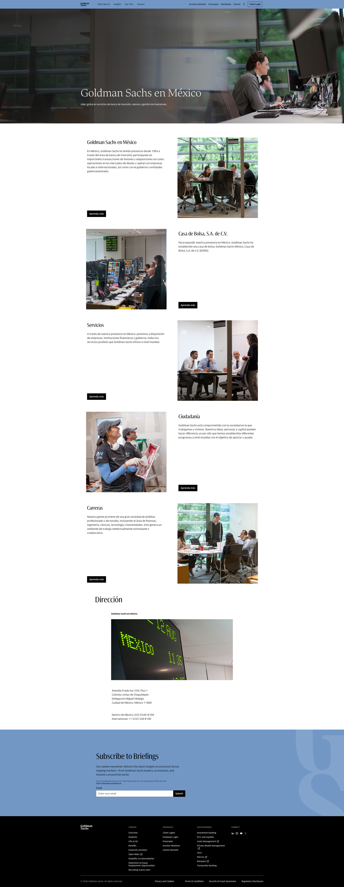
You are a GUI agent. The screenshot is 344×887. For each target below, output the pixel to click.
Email (99, 787)
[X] (245, 833)
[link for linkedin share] (232, 833)
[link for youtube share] (241, 833)
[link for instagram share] (237, 833)
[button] (85, 4)
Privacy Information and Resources (108, 783)
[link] (104, 4)
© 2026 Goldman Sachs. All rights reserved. (102, 881)
